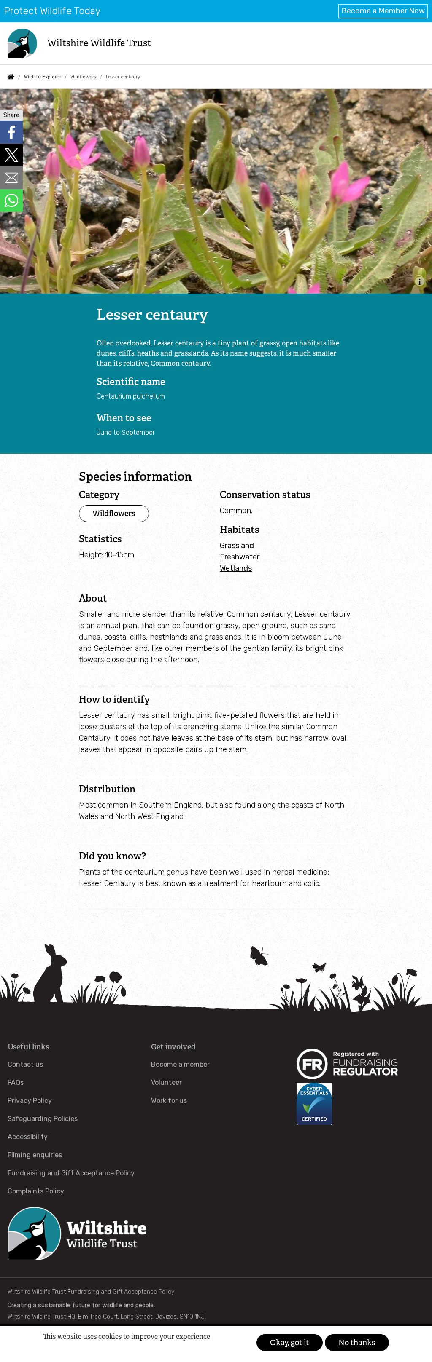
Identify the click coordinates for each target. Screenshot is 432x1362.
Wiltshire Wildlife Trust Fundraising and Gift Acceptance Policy (91, 1291)
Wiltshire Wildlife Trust (99, 43)
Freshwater (239, 557)
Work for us (169, 1101)
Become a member (180, 1064)
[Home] (22, 43)
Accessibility (28, 1137)
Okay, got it (289, 1342)
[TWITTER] (11, 155)
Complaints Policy (36, 1191)
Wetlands (236, 568)
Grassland (237, 545)
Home (11, 76)
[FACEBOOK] (11, 132)
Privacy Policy (30, 1101)
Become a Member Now (383, 11)
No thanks (356, 1342)
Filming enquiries (35, 1155)
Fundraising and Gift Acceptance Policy (71, 1173)
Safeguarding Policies (43, 1119)
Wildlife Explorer (42, 77)
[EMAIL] (11, 177)
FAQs (16, 1082)
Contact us (25, 1064)
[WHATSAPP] (11, 200)
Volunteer (166, 1082)
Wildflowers (83, 77)
